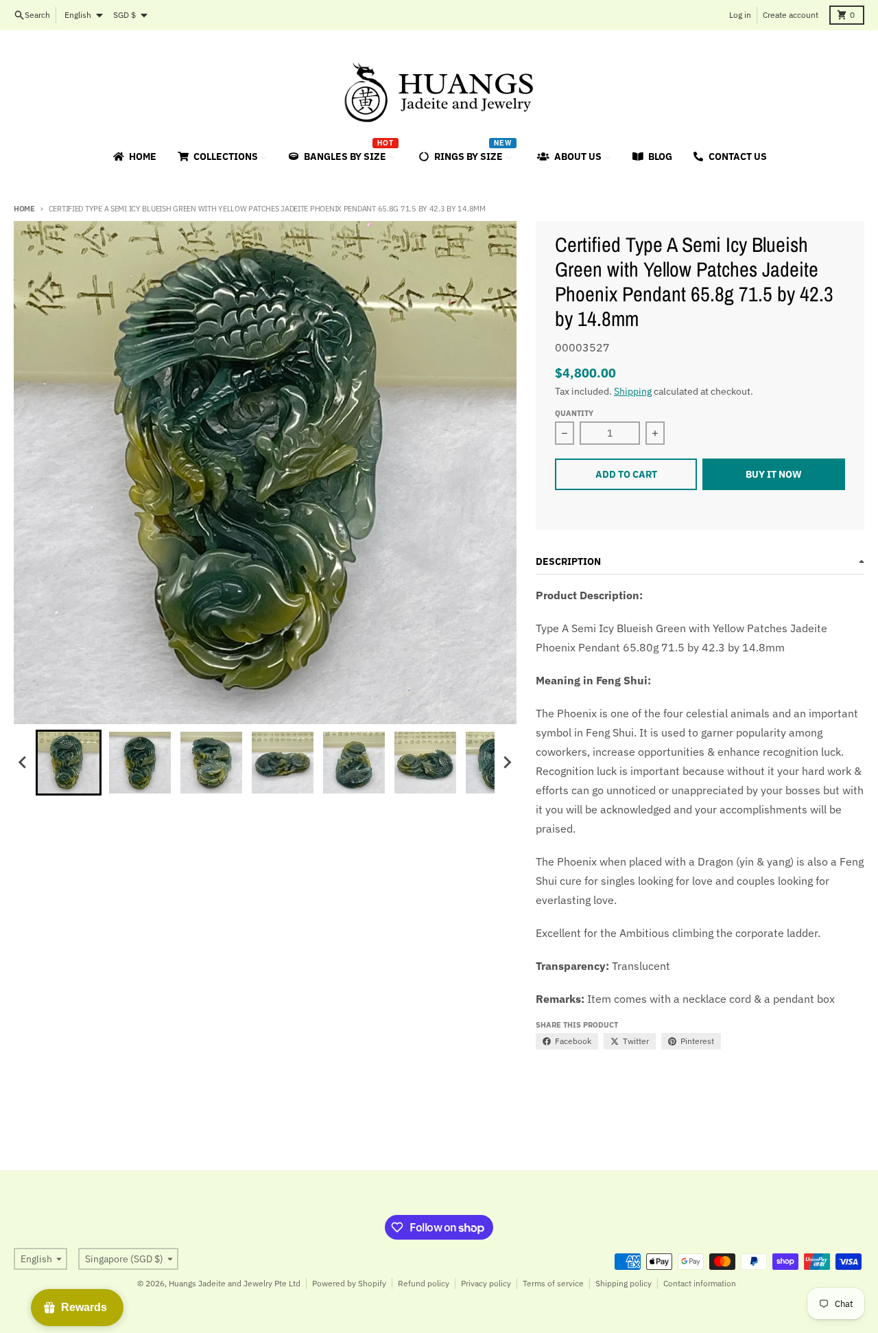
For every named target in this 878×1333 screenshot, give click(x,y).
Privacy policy (486, 1283)
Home (24, 208)
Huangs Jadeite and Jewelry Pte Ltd (234, 1283)
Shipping (633, 391)
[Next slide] (507, 762)
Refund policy (423, 1283)
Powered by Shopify (349, 1283)
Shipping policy (623, 1283)
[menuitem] (134, 156)
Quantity (574, 413)
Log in (740, 15)
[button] (69, 763)
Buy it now (774, 474)
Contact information (699, 1283)
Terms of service (553, 1283)
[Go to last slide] (23, 762)
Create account (790, 15)
